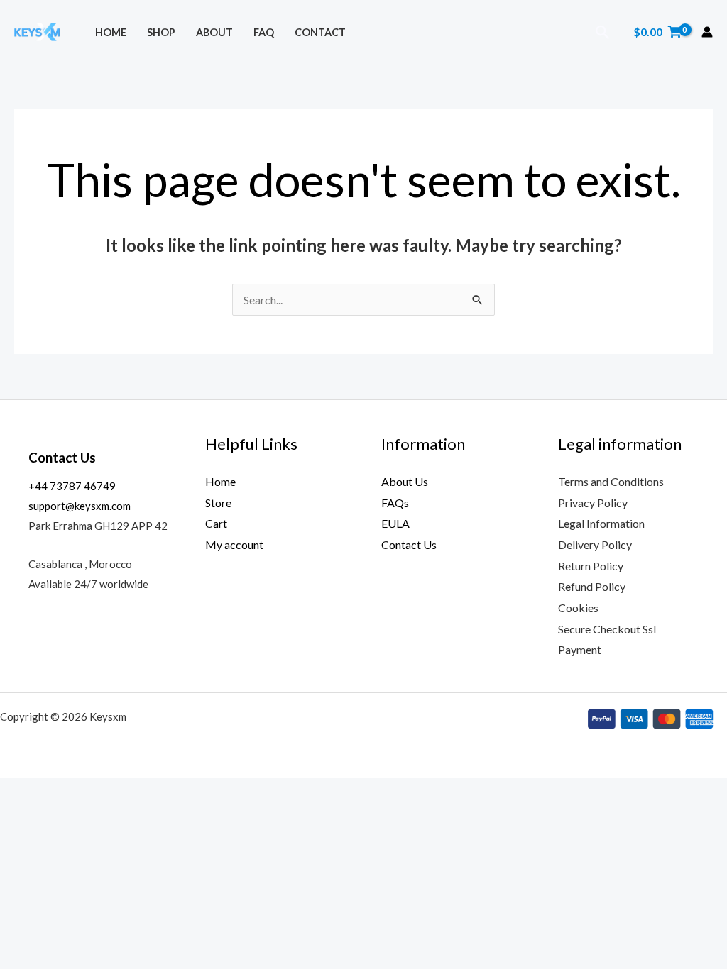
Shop (161, 32)
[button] (603, 32)
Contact (320, 32)
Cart (216, 523)
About (214, 32)
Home (110, 32)
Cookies (578, 607)
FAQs (395, 502)
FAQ (263, 32)
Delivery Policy (595, 544)
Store (218, 502)
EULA (395, 523)
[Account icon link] (707, 32)
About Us (404, 481)
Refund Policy (591, 586)
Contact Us (409, 544)
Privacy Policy (593, 502)
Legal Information (601, 523)
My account (234, 544)
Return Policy (590, 565)
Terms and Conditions (611, 481)
